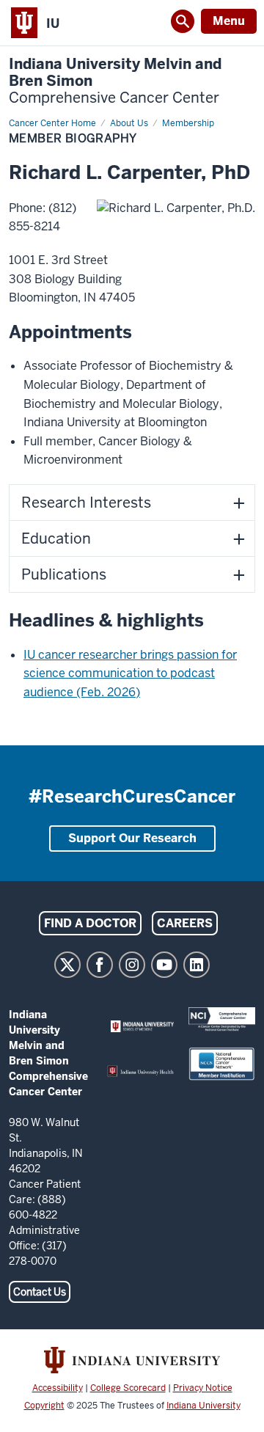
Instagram (132, 964)
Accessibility (57, 1388)
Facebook (100, 964)
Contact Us (39, 1291)
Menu (229, 21)
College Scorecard (128, 1388)
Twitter (67, 964)
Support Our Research (132, 838)
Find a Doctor (90, 923)
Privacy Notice (202, 1388)
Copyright (44, 1405)
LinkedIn (196, 964)
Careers (185, 923)
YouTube (164, 964)
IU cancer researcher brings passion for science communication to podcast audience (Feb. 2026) (130, 673)
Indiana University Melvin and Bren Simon (115, 81)
